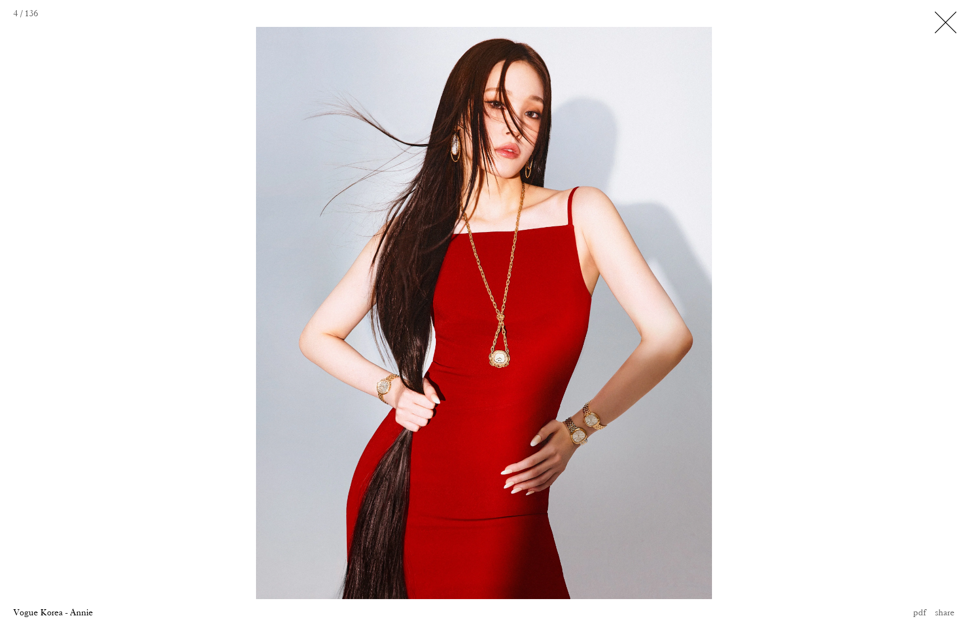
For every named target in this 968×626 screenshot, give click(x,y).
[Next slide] (645, 313)
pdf (919, 612)
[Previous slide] (161, 313)
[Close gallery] (945, 22)
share (945, 612)
